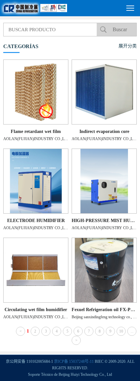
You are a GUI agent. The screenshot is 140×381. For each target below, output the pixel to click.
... (132, 331)
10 (121, 331)
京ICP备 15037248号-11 (74, 361)
